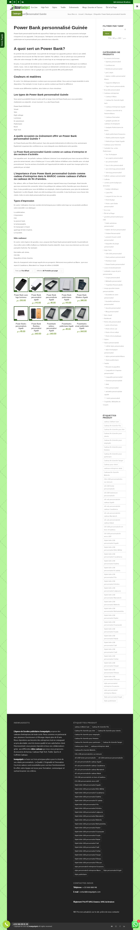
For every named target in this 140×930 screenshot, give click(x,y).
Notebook (107, 318)
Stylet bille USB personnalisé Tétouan (112, 678)
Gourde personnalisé (113, 308)
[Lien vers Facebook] (19, 2)
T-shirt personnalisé (113, 398)
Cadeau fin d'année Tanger (113, 461)
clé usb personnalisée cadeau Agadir (112, 500)
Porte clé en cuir (111, 329)
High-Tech (108, 250)
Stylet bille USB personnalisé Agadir (111, 541)
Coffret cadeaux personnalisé (114, 176)
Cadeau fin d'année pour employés (113, 441)
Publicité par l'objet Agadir (115, 141)
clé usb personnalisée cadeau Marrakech (112, 514)
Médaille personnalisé (113, 281)
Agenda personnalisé (113, 61)
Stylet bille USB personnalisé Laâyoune (112, 589)
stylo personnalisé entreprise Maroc (110, 691)
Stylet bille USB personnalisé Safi (110, 643)
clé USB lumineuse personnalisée (111, 494)
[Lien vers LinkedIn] (23, 2)
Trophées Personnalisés (114, 285)
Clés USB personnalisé (114, 253)
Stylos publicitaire (112, 360)
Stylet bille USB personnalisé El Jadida (112, 569)
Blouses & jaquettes (113, 367)
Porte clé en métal (112, 332)
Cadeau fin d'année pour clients (113, 434)
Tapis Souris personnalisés (115, 86)
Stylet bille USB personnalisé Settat (111, 657)
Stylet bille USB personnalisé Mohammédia (114, 609)
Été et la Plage (109, 213)
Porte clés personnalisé (112, 322)
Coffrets (107, 179)
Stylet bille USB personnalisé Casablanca (113, 555)
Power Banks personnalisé (115, 264)
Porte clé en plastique (113, 336)
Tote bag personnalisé (114, 172)
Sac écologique (111, 154)
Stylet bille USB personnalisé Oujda (111, 630)
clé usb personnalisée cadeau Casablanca (112, 507)
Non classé (108, 315)
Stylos (106, 339)
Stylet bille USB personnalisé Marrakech (112, 596)
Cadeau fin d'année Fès (112, 426)
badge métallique (112, 189)
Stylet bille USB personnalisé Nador (111, 616)
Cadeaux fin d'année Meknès (111, 473)
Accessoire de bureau (111, 58)
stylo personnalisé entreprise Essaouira (111, 684)
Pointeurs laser (111, 261)
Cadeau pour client (111, 464)
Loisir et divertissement (112, 268)
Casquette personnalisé (114, 377)
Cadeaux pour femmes (112, 145)
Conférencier (110, 65)
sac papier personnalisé (114, 158)
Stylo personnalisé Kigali (113, 697)
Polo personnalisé (112, 388)
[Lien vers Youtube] (10, 2)
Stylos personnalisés (111, 342)
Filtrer (107, 33)
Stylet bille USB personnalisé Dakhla (111, 562)
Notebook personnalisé (114, 69)
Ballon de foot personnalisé (116, 230)
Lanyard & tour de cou (114, 196)
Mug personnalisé (112, 311)
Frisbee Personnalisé (113, 233)
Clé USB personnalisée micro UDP (112, 535)
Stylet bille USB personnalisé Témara (111, 671)
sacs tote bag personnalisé (115, 169)
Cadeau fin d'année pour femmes (113, 448)
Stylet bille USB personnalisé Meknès (112, 603)
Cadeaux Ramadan (113, 117)
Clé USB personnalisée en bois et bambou (113, 528)
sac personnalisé (112, 161)
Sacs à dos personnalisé (114, 165)
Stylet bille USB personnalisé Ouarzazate (113, 623)
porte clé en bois (111, 325)
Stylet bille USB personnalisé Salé (110, 650)
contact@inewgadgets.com (90, 892)
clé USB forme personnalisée (109, 487)
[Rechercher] (26, 13)
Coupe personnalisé (113, 277)
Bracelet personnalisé (112, 90)
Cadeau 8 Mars (111, 96)
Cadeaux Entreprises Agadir (115, 107)
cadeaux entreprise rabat (113, 468)
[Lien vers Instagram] (14, 2)
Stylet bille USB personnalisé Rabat (111, 637)
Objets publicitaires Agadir (115, 137)
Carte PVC (109, 192)
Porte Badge (110, 200)
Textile (106, 363)
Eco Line (107, 210)
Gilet (107, 384)
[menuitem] (19, 7)
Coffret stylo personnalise (115, 346)
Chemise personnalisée (114, 380)
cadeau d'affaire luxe (111, 422)
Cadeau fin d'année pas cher (114, 429)
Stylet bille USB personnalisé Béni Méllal (113, 548)
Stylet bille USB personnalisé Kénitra (111, 582)
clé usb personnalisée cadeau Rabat (112, 521)
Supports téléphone (113, 83)
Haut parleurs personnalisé (115, 257)
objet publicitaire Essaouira (115, 134)
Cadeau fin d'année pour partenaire (113, 455)
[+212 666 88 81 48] (6, 924)
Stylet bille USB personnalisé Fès (110, 575)
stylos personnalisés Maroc (115, 356)
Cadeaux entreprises (111, 93)
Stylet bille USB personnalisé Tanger (111, 664)
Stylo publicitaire (110, 701)
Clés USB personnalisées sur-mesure (113, 480)
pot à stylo (109, 72)
